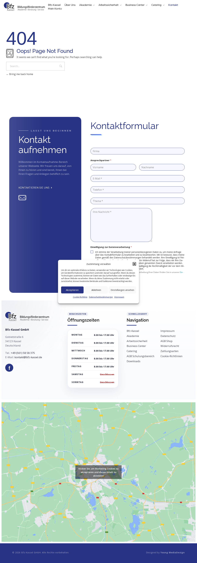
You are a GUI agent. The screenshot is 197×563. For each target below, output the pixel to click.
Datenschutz (168, 336)
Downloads (133, 361)
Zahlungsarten (169, 351)
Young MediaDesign (173, 552)
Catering (132, 351)
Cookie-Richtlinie (80, 297)
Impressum (119, 297)
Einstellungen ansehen (122, 289)
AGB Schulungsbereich (140, 356)
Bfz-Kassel (133, 331)
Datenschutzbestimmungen (101, 297)
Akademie (133, 336)
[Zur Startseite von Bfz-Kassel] (27, 316)
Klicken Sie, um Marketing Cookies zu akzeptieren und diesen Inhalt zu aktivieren (98, 472)
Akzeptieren (72, 289)
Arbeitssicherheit (137, 341)
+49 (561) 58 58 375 (23, 353)
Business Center (136, 346)
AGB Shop (167, 341)
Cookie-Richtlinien (171, 356)
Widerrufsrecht (170, 346)
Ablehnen (96, 289)
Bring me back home (21, 74)
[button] (134, 263)
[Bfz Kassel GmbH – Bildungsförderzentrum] (24, 6)
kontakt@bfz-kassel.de (28, 357)
